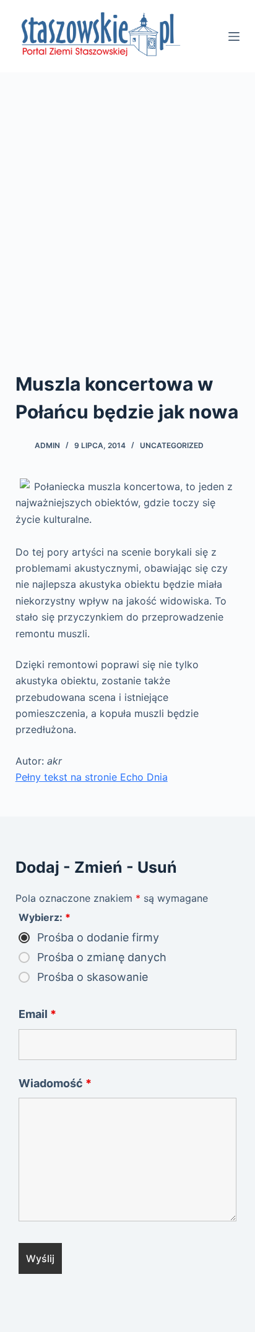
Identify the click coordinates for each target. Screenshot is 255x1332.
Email (37, 1013)
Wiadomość (55, 1083)
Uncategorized (172, 445)
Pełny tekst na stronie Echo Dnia (91, 777)
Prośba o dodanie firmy (98, 937)
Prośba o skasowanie (92, 977)
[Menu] (234, 36)
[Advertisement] (127, 205)
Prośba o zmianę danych (101, 957)
